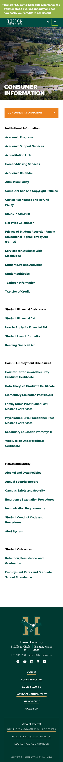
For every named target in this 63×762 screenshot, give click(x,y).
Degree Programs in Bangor (31, 743)
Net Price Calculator (19, 223)
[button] (31, 113)
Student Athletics (17, 273)
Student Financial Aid (20, 318)
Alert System (14, 531)
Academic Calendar (19, 173)
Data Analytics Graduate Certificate (30, 386)
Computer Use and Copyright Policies (31, 191)
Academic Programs (19, 137)
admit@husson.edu (40, 655)
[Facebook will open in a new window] (19, 662)
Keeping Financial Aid (20, 345)
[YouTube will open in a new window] (26, 662)
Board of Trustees (31, 679)
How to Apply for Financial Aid (26, 327)
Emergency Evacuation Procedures (29, 499)
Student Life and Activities (23, 265)
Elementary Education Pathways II (29, 395)
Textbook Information (20, 282)
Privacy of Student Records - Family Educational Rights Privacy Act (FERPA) (30, 237)
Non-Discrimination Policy (31, 694)
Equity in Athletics (18, 214)
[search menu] (48, 22)
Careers (31, 672)
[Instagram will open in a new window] (39, 662)
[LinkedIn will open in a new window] (33, 662)
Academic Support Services (24, 146)
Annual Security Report (21, 481)
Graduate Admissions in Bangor (31, 736)
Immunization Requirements (25, 508)
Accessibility (31, 708)
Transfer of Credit (17, 291)
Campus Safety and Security (25, 490)
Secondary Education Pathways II (28, 432)
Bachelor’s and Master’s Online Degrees (31, 729)
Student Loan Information (23, 336)
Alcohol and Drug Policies (23, 472)
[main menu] (55, 22)
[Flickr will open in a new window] (45, 662)
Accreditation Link (18, 155)
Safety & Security (31, 686)
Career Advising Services (22, 164)
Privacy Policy (31, 701)
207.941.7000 (19, 655)
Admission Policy (17, 182)
